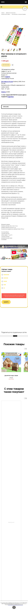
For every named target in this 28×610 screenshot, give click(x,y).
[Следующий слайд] (24, 36)
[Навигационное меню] (26, 2)
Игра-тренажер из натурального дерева (19, 14)
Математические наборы (5, 14)
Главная (2, 12)
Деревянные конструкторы (10, 12)
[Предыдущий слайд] (3, 36)
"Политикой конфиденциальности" (15, 604)
